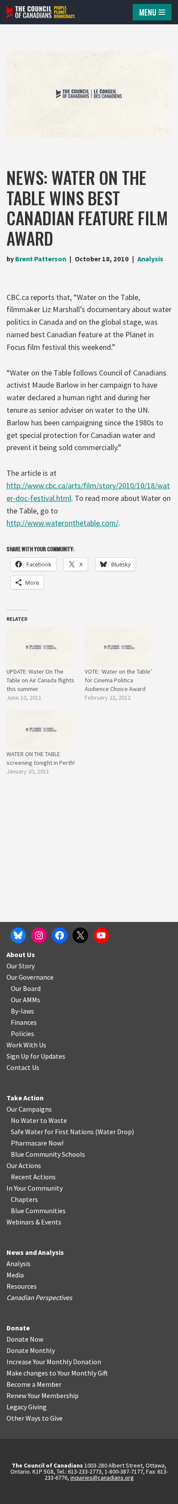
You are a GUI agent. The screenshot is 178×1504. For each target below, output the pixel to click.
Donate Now (24, 1339)
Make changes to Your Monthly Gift (57, 1373)
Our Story (20, 965)
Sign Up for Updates (35, 1056)
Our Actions (23, 1165)
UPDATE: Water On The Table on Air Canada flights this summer (40, 680)
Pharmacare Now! (37, 1143)
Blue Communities (38, 1210)
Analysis (150, 258)
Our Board (26, 988)
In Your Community (34, 1188)
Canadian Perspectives (39, 1297)
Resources (21, 1286)
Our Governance (30, 977)
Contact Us (22, 1067)
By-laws (22, 1011)
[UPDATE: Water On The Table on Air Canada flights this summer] (41, 647)
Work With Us (26, 1044)
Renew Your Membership (42, 1395)
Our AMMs (25, 999)
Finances (24, 1022)
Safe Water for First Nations (52, 1131)
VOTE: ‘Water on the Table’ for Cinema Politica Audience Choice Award (118, 680)
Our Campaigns (29, 1109)
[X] (80, 935)
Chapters (24, 1199)
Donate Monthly (30, 1350)
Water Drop (115, 1131)
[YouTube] (101, 935)
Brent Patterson (40, 258)
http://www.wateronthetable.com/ (62, 523)
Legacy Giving (26, 1406)
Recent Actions (33, 1176)
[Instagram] (39, 935)
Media (15, 1274)
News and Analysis (35, 1252)
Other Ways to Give (34, 1418)
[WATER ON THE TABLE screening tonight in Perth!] (41, 730)
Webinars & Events (33, 1222)
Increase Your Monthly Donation (53, 1361)
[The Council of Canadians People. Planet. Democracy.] (41, 12)
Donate (18, 1327)
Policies (22, 1033)
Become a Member (33, 1384)
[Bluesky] (18, 935)
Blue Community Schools (48, 1154)
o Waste (55, 1120)
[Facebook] (59, 935)
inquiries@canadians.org (102, 1477)
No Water (25, 1120)
